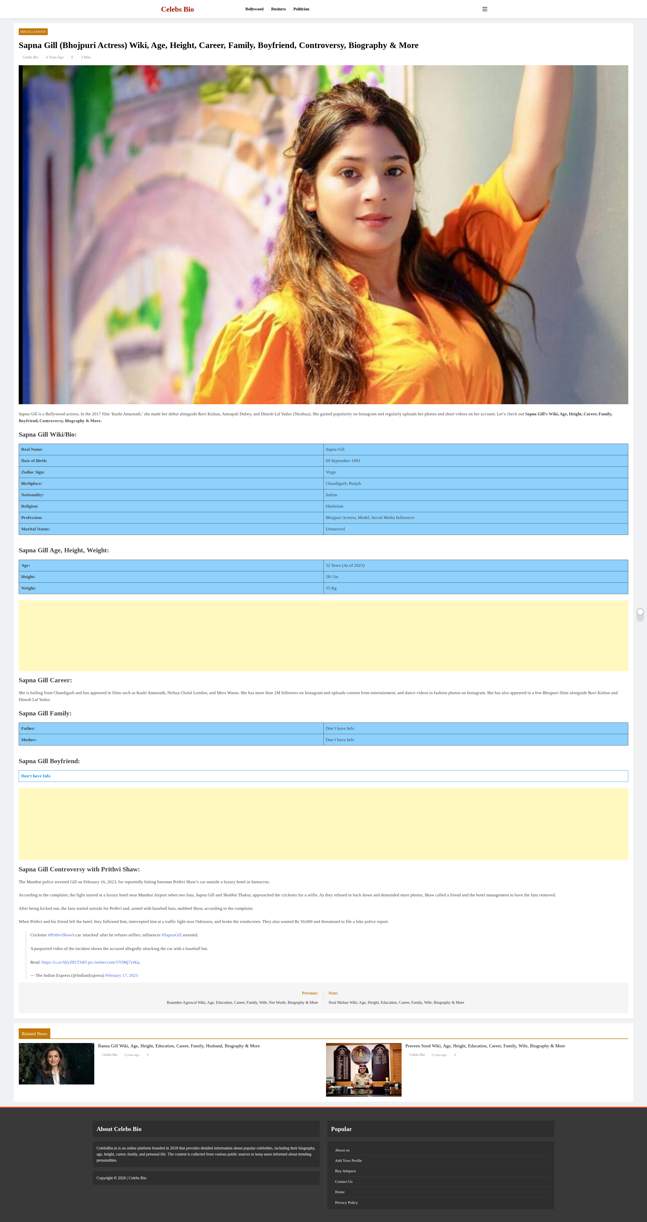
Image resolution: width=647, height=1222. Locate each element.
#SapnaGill (172, 935)
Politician (301, 9)
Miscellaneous (33, 32)
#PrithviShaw (60, 935)
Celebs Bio (177, 9)
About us (342, 1150)
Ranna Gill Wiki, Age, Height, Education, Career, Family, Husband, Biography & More (179, 1045)
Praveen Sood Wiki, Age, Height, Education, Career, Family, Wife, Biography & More (485, 1045)
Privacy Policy (346, 1203)
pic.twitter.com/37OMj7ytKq (114, 962)
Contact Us (344, 1182)
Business (278, 9)
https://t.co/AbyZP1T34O (64, 962)
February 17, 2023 (121, 975)
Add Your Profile (348, 1161)
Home (340, 1192)
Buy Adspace (345, 1171)
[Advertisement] (323, 635)
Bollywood (254, 9)
